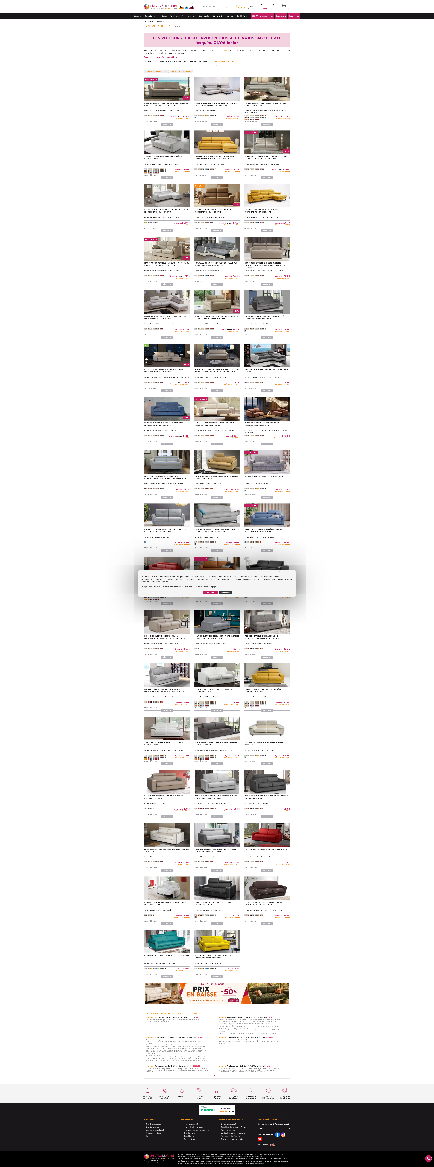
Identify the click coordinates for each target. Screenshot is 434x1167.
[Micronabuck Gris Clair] (267, 302)
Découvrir (167, 124)
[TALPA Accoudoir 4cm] (267, 249)
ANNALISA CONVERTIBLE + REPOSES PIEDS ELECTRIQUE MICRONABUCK (214, 424)
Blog (147, 1136)
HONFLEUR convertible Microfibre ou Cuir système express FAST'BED (216, 797)
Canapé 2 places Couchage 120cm (256, 803)
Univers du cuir (149, 21)
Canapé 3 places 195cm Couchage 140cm (258, 857)
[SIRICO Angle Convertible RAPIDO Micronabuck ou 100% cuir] (267, 195)
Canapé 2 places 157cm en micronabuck (157, 910)
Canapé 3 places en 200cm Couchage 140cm (209, 643)
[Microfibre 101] (167, 515)
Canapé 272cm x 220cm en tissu (205, 111)
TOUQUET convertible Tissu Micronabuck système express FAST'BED (215, 850)
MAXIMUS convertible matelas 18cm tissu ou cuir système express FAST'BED (166, 264)
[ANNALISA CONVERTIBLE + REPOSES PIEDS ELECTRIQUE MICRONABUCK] (217, 408)
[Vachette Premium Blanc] (217, 675)
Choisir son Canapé (153, 1124)
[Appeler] (428, 1158)
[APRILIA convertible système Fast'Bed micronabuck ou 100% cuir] (267, 515)
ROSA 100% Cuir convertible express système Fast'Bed (213, 690)
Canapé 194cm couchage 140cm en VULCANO (210, 963)
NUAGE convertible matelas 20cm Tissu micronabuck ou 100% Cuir (164, 424)
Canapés (137, 16)
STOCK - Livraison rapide (262, 16)
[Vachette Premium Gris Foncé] (217, 728)
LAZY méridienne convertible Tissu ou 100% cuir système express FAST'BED (216, 530)
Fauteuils (229, 16)
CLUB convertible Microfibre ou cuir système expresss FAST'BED (263, 903)
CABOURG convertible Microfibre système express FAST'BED (266, 797)
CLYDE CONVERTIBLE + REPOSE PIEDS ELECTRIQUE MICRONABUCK (261, 424)
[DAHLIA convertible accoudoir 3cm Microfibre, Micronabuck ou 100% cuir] (167, 675)
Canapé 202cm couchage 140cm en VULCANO (160, 963)
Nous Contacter (190, 1133)
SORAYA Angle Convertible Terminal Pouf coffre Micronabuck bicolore (215, 264)
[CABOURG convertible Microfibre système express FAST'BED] (267, 781)
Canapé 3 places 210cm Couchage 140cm (208, 910)
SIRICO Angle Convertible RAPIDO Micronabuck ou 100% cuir (261, 211)
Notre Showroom (190, 1136)
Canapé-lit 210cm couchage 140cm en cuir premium (261, 697)
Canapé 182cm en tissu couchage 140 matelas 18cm (161, 270)
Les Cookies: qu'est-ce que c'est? (233, 1133)
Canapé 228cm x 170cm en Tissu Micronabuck (209, 164)
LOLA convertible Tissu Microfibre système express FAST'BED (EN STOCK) (216, 637)
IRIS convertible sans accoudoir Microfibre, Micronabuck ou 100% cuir (264, 637)
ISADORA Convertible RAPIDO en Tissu (263, 476)
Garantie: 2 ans (190, 1139)
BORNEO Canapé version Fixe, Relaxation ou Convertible (165, 903)
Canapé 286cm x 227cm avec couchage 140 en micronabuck (164, 324)
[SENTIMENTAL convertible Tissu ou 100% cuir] (167, 941)
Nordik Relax (242, 16)
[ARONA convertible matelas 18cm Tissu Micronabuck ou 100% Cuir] (217, 195)
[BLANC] (167, 142)
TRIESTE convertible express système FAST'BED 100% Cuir (163, 744)
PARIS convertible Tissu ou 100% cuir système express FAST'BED (213, 957)
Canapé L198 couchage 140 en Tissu (256, 484)
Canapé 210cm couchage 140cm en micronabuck (160, 430)
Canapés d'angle (152, 16)
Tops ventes (294, 16)
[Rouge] (167, 568)
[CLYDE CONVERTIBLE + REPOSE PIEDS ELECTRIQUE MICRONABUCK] (267, 408)
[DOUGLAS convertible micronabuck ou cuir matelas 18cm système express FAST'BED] (217, 355)
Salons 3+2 (217, 16)
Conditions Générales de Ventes (233, 1127)
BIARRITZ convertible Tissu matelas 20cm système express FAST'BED (165, 530)
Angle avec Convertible (181, 71)
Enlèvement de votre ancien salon (197, 1130)
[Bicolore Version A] (167, 728)
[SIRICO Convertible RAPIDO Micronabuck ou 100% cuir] (267, 728)
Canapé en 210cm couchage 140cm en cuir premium (161, 164)
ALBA (268, 1066)
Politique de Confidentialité (231, 1136)
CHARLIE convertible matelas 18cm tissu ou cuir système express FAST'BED (216, 317)
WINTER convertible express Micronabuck (266, 849)
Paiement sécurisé (191, 1124)
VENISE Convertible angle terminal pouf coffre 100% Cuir (265, 104)
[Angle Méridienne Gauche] (217, 249)
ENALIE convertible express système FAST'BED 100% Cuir (263, 690)
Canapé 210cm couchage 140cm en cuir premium (160, 857)
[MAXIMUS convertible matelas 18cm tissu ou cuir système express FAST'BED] (167, 249)
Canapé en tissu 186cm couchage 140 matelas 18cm (261, 164)
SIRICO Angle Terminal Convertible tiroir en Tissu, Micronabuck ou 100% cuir (215, 104)
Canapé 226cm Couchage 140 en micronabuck (210, 217)
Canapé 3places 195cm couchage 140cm (208, 697)
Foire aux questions (153, 1133)
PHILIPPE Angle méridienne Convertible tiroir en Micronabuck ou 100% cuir (214, 157)
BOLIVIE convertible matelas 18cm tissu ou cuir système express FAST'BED (266, 157)
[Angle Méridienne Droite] (167, 302)
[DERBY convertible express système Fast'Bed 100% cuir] (217, 568)
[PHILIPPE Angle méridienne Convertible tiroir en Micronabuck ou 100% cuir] (217, 142)
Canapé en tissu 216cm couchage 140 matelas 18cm (161, 111)
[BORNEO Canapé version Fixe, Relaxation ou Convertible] (167, 888)
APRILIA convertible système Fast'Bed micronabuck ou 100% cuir (263, 530)
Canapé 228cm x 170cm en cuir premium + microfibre (262, 377)
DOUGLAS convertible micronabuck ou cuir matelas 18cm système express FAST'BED (216, 371)
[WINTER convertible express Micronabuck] (267, 835)
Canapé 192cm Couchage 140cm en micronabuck (210, 857)
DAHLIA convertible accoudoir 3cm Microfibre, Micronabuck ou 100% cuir (164, 690)
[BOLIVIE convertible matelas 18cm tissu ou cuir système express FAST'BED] (267, 142)
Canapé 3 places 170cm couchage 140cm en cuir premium (263, 270)
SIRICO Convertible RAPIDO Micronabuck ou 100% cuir (266, 744)
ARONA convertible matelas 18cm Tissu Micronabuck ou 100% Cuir (214, 211)
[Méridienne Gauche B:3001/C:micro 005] (267, 355)
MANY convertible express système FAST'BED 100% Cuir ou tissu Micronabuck (165, 477)
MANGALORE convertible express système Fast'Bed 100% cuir (215, 744)
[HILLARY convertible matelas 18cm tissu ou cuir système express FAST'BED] (167, 89)
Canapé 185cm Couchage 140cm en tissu (208, 484)
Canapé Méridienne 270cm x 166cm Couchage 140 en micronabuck (166, 377)
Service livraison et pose (193, 1127)
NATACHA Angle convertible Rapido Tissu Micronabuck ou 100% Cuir (165, 317)
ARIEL (197, 1017)
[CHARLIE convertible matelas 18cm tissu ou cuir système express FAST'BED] (217, 302)
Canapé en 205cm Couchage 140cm (156, 537)
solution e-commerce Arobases (164, 1163)
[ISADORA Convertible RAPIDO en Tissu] (267, 462)
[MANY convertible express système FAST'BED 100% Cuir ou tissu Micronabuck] (167, 462)
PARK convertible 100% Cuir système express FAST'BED (212, 903)
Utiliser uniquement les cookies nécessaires (280, 572)
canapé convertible (222, 51)
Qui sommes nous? (228, 1124)
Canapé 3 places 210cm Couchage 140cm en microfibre (263, 910)
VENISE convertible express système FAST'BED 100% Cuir (163, 157)
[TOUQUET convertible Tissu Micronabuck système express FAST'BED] (217, 835)
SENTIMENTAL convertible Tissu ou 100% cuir (166, 956)
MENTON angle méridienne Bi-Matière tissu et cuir (266, 371)
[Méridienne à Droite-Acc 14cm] (167, 195)
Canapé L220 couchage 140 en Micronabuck (259, 750)
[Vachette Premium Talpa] (167, 622)
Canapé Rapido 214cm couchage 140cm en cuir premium (163, 750)
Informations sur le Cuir (155, 1130)
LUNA (271, 1017)
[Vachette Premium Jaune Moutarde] (267, 675)
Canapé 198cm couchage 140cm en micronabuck (210, 377)
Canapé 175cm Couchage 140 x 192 (256, 324)
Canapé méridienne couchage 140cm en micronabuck (162, 217)
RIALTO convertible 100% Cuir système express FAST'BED (163, 797)
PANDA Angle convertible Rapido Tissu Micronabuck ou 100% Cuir (164, 371)
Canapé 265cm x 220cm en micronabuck (208, 270)
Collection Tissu (189, 16)
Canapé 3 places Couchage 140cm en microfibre (210, 803)
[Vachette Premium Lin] (267, 89)
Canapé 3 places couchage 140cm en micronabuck (161, 643)
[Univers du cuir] (169, 7)
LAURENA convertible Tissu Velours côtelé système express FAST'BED (266, 317)
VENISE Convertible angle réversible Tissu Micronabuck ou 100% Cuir (166, 211)
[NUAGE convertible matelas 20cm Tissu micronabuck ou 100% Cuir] (167, 408)
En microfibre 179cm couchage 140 (206, 537)
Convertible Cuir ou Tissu (156, 71)
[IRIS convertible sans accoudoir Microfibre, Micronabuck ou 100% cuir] (267, 622)
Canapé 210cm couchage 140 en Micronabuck (259, 537)
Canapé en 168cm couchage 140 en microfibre (159, 697)
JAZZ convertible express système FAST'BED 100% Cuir (166, 850)
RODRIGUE (269, 1037)
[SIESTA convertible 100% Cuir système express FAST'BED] (267, 568)
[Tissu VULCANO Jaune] (217, 941)
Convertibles (204, 16)
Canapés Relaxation (170, 16)
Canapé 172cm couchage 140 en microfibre (258, 643)
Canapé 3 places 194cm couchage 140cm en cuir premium (163, 484)
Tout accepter (210, 592)
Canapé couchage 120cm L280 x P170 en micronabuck (262, 217)
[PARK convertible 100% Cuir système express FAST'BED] (217, 888)
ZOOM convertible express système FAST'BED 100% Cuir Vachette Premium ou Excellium (264, 265)
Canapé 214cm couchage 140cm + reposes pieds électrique (214, 430)
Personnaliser (225, 592)
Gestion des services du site (232, 1139)
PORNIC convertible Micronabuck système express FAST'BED (216, 477)
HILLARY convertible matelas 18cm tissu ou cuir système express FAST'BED (166, 104)
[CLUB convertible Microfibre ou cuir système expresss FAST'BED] (267, 888)
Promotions (281, 16)
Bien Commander (152, 1127)
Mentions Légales (228, 1130)
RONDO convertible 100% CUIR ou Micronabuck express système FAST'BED (164, 637)
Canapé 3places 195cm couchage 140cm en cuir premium (213, 750)
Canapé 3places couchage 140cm (155, 803)
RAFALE (200, 1037)
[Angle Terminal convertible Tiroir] (217, 89)
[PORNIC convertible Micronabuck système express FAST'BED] (217, 462)
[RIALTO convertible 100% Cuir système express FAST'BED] (167, 781)
